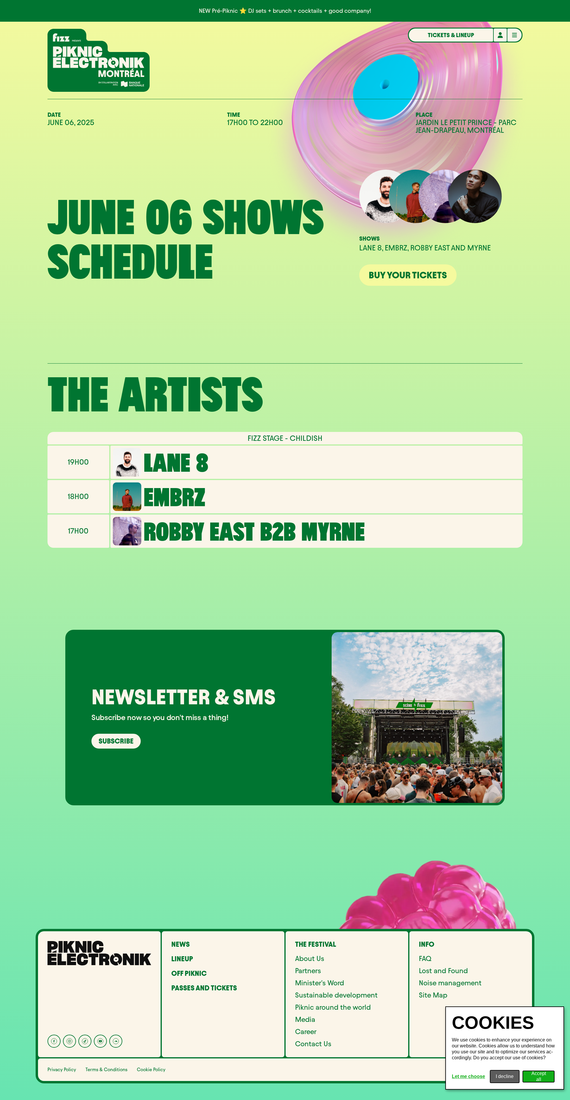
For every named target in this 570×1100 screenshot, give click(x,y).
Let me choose (468, 1076)
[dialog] (504, 1048)
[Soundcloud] (115, 1041)
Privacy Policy (62, 1069)
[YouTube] (100, 1041)
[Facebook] (54, 1041)
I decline (505, 1076)
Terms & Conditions (106, 1069)
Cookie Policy (151, 1069)
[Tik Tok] (84, 1041)
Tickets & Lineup (451, 35)
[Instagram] (69, 1041)
